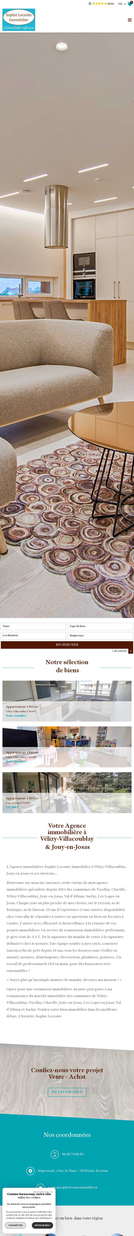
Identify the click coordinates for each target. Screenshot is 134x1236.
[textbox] (100, 626)
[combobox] (33, 626)
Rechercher (67, 645)
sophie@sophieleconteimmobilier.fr (73, 1187)
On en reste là (41, 1191)
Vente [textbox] (6, 626)
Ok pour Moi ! (42, 1225)
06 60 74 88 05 (72, 1154)
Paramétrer (16, 1225)
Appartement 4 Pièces (22, 709)
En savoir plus (67, 1092)
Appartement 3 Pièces (22, 755)
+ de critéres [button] (122, 651)
